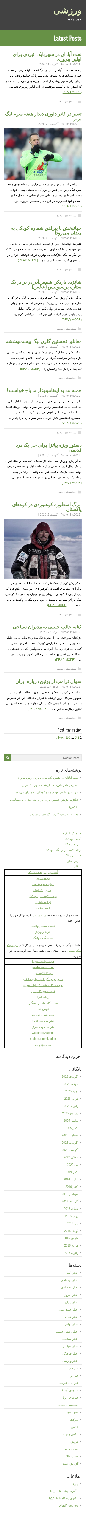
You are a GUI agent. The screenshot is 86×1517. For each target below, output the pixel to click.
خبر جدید (72, 1368)
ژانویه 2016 (71, 1253)
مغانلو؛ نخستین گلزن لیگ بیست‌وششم (43, 340)
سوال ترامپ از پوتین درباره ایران (48, 680)
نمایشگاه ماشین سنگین (43, 1003)
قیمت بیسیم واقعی (43, 926)
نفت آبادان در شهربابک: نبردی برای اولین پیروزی (47, 56)
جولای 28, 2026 (49, 632)
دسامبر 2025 (70, 1113)
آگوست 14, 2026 (48, 346)
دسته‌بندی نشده (67, 101)
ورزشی (67, 9)
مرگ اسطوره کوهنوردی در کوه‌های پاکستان (47, 506)
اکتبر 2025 (71, 1128)
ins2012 (75, 64)
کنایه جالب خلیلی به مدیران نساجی (47, 626)
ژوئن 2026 (71, 1091)
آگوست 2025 (70, 1142)
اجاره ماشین (43, 902)
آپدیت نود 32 (73, 839)
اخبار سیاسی (70, 1346)
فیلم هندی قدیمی (43, 1015)
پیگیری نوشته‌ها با (64, 1491)
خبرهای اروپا (70, 1397)
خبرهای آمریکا (69, 1390)
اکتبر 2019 (71, 1172)
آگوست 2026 (70, 1076)
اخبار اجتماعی (69, 1280)
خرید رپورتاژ (43, 932)
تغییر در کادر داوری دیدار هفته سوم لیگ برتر (43, 116)
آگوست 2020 (70, 1150)
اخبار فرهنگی (70, 1353)
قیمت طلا (72, 1456)
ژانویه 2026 (71, 1106)
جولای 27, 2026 (49, 686)
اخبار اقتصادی (69, 1287)
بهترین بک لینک (43, 890)
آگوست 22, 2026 (48, 123)
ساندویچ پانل (43, 1044)
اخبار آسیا (72, 1272)
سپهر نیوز (72, 1412)
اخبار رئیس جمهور (66, 1331)
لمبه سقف (43, 908)
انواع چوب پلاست (43, 884)
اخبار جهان (71, 1317)
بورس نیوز (43, 878)
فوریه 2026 (71, 1098)
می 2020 (72, 1164)
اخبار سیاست (70, 1339)
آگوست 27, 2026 (48, 64)
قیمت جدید (71, 1449)
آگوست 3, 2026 (49, 455)
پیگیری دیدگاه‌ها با (63, 1498)
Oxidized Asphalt (43, 1033)
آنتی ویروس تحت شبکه (43, 872)
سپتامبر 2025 (70, 1135)
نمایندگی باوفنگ (43, 938)
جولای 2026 (71, 1084)
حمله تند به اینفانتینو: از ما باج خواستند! (44, 389)
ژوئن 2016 (71, 1216)
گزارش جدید (70, 1463)
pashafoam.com (43, 967)
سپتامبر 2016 (70, 1194)
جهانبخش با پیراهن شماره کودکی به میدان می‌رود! (46, 230)
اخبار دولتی (71, 1324)
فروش (74, 1441)
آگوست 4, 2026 (49, 395)
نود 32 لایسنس (43, 973)
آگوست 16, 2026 (48, 292)
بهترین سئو (75, 861)
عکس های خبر (69, 1434)
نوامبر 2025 (71, 1120)
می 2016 (72, 1223)
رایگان (78, 866)
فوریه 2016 (71, 1245)
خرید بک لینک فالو (70, 833)
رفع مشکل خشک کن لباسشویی (43, 985)
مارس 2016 (71, 1238)
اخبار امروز (71, 1295)
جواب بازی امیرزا (43, 961)
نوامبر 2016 (71, 1179)
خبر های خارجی (68, 1383)
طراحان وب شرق (43, 1027)
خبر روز (73, 1375)
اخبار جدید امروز (68, 1309)
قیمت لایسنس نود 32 (43, 896)
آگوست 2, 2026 (49, 514)
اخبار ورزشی (70, 1361)
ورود (75, 1483)
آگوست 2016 (70, 1201)
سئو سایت (39, 915)
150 (67, 737)
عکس (74, 1427)
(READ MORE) (72, 92)
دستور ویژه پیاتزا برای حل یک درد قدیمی (49, 447)
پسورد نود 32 (73, 844)
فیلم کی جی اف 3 (43, 1021)
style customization (43, 1038)
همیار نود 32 (74, 855)
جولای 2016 (71, 1208)
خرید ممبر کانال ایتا (43, 991)
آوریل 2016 (71, 1231)
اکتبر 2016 (71, 1186)
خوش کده (43, 1009)
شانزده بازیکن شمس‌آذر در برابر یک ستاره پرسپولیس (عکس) (46, 284)
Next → (59, 737)
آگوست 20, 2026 (48, 238)
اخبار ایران (71, 1302)
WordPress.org (68, 1505)
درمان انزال (43, 997)
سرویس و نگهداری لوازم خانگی (43, 979)
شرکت (74, 1419)
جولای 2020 (71, 1157)
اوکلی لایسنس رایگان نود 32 (64, 850)
